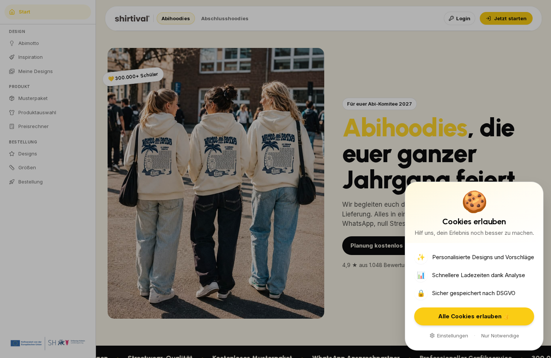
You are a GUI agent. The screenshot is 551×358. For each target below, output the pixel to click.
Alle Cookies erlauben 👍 (474, 316)
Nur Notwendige (500, 336)
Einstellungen (452, 336)
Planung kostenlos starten (387, 245)
